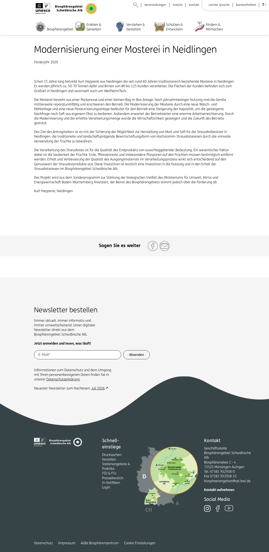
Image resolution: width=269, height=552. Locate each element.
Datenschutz (43, 543)
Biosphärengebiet (60, 29)
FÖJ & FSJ (109, 473)
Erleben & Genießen (94, 27)
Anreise (178, 5)
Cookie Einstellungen (139, 543)
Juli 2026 (98, 388)
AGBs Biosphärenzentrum (100, 543)
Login (106, 487)
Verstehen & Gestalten (135, 27)
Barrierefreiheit (246, 5)
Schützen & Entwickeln (174, 27)
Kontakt (194, 5)
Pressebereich (112, 478)
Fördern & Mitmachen (214, 27)
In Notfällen (111, 483)
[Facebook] (218, 508)
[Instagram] (207, 508)
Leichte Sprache (219, 5)
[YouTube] (229, 508)
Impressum (66, 543)
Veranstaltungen (155, 5)
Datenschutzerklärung (63, 379)
